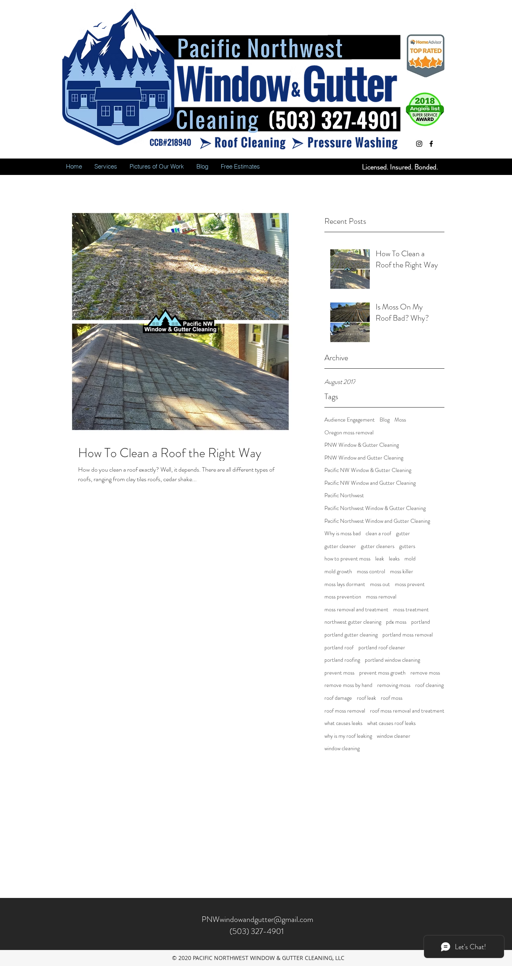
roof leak (366, 698)
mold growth (338, 571)
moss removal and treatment (356, 609)
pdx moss (396, 622)
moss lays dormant (344, 584)
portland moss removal (407, 635)
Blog (385, 420)
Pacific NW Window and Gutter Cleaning (370, 483)
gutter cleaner (340, 546)
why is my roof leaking (348, 736)
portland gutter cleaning (351, 635)
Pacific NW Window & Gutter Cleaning (367, 470)
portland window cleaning (392, 660)
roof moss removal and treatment (407, 711)
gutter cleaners (377, 546)
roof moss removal (344, 711)
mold (410, 558)
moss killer (401, 571)
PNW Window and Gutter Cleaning (363, 458)
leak (379, 558)
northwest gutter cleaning (352, 622)
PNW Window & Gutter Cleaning (361, 445)
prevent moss (339, 673)
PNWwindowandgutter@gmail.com (257, 919)
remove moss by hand (348, 685)
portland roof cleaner (381, 647)
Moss (400, 420)
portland (420, 622)
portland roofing (342, 660)
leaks (394, 558)
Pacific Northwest (344, 495)
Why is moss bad (342, 533)
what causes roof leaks (391, 723)
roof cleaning (429, 685)
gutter (403, 533)
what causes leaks (343, 723)
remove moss (425, 673)
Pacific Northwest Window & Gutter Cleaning (375, 508)
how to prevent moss (347, 558)
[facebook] (431, 144)
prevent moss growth (382, 673)
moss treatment (411, 609)
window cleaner (393, 736)
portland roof (339, 647)
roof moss (391, 698)
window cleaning (342, 748)
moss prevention (342, 596)
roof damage (338, 698)
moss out (380, 584)
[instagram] (419, 144)
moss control (371, 571)
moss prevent (410, 584)
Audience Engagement (349, 420)
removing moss (393, 685)
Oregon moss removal (349, 432)
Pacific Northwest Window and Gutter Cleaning (377, 521)
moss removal (381, 596)
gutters (407, 546)
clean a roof (378, 533)
